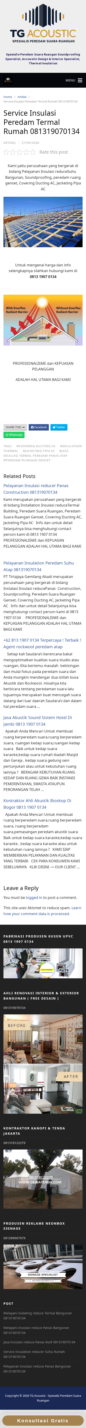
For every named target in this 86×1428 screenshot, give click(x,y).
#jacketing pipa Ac (39, 451)
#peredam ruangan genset (27, 460)
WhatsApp (15, 435)
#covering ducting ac (36, 446)
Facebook (40, 427)
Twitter (60, 427)
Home (7, 97)
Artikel (22, 97)
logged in (34, 897)
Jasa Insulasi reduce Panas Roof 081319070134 (39, 1342)
